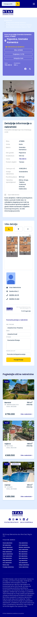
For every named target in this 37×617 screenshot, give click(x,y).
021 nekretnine (7, 545)
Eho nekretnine (23, 551)
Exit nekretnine (23, 556)
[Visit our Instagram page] (13, 519)
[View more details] (9, 229)
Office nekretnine (8, 549)
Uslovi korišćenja (26, 522)
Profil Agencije (26, 311)
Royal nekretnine (7, 547)
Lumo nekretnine (23, 567)
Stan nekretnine (7, 556)
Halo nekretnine (23, 549)
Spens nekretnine (8, 554)
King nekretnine (7, 560)
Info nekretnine (23, 545)
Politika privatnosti (11, 522)
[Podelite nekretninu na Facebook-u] (26, 69)
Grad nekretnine (7, 543)
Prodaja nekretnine (8, 567)
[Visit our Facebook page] (10, 519)
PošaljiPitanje (18, 359)
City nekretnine (23, 543)
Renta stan (6, 565)
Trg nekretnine (23, 560)
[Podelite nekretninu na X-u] (30, 69)
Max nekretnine (23, 558)
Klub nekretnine (7, 551)
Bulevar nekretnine (24, 547)
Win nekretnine (23, 554)
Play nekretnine (7, 558)
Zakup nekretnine (24, 565)
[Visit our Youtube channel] (17, 519)
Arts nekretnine (7, 562)
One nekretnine (23, 562)
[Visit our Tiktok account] (27, 519)
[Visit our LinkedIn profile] (24, 519)
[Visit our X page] (20, 519)
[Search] (18, 4)
